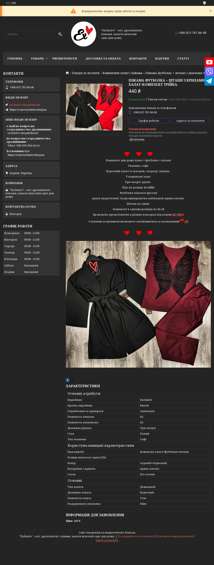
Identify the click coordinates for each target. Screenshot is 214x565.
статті (183, 58)
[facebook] (67, 381)
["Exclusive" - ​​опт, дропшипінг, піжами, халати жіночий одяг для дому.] (83, 34)
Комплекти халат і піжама (123, 73)
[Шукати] (60, 34)
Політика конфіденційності (175, 536)
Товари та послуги (85, 73)
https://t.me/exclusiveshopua (28, 109)
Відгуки (162, 58)
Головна (14, 58)
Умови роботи (64, 58)
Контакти (138, 58)
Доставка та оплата (103, 58)
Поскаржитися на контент (135, 536)
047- (174, 214)
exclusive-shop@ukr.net (24, 104)
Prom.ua (130, 532)
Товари (37, 58)
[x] (72, 381)
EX (186, 221)
